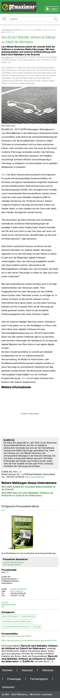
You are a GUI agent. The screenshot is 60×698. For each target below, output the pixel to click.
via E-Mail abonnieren (12, 565)
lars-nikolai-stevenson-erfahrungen (17, 621)
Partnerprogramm (39, 679)
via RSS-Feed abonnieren (13, 562)
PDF (3, 607)
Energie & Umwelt (48, 30)
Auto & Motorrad (28, 30)
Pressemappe (14, 679)
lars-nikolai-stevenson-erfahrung (16, 627)
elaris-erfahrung (28, 616)
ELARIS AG (9, 32)
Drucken (4, 602)
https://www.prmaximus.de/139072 (16, 636)
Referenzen (47, 670)
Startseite (7, 670)
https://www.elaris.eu (35, 477)
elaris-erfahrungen (10, 616)
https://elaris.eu (16, 591)
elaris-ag (36, 627)
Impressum (27, 670)
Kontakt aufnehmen (18, 589)
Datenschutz (8, 687)
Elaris (4, 174)
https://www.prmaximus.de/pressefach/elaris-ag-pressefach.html (29, 640)
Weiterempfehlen (8, 604)
